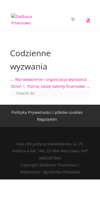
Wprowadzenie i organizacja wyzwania (50, 79)
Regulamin (47, 119)
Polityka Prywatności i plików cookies (47, 112)
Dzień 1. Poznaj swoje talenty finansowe (48, 86)
